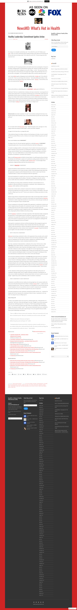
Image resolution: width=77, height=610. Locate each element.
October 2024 (53, 110)
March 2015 (53, 254)
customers (10, 185)
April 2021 (53, 141)
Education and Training (12, 384)
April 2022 (53, 133)
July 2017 (52, 212)
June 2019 (52, 179)
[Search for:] (60, 357)
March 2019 (53, 185)
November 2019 (54, 169)
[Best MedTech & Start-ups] (34, 602)
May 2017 (52, 216)
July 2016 (52, 226)
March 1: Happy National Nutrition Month (59, 69)
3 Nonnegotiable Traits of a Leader (16, 345)
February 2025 (53, 108)
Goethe (35, 89)
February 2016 (53, 236)
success (37, 143)
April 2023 (53, 118)
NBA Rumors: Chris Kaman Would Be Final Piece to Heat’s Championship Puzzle (25, 352)
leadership (14, 213)
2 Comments (46, 39)
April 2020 (53, 161)
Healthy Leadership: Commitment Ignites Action (26, 36)
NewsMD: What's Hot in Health (38, 28)
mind (9, 53)
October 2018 (41, 487)
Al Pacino (36, 79)
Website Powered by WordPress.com (38, 604)
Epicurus (35, 283)
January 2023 (41, 424)
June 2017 (52, 214)
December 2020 (53, 149)
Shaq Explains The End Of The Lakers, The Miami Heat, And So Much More (24, 349)
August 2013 (53, 279)
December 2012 (53, 289)
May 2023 (52, 116)
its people (36, 228)
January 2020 (53, 167)
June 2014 (52, 267)
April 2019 (53, 183)
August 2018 (41, 489)
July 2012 (52, 299)
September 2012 (54, 295)
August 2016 (53, 224)
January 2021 (53, 147)
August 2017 (53, 210)
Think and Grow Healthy (56, 78)
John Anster (22, 126)
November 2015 (54, 242)
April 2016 (53, 232)
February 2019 (53, 187)
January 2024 (53, 112)
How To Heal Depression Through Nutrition (59, 88)
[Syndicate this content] (51, 63)
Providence (37, 95)
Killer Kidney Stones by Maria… (64, 336)
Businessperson (40, 383)
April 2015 (53, 252)
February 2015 (53, 256)
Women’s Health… (57, 338)
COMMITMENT (30, 89)
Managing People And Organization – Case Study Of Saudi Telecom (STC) (24, 341)
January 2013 (53, 287)
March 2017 (53, 220)
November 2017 (54, 206)
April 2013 (53, 285)
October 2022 (53, 129)
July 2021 (52, 137)
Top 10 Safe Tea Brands (63, 342)
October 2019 (53, 171)
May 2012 (52, 303)
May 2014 (52, 269)
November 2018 (41, 485)
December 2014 (53, 260)
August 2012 (53, 297)
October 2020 (53, 151)
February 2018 (53, 204)
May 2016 (52, 230)
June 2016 (52, 228)
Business (35, 383)
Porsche (41, 264)
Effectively (10, 236)
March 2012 (53, 307)
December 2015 (53, 240)
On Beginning (13, 355)
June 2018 (52, 200)
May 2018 (52, 202)
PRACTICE (17, 165)
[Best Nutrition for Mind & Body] (38, 602)
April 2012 (53, 305)
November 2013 (54, 273)
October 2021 (53, 135)
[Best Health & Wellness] (36, 602)
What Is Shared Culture (14, 344)
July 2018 (52, 198)
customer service (32, 160)
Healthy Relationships (17, 383)
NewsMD (54, 63)
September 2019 (54, 173)
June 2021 (52, 139)
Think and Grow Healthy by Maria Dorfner (59, 81)
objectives (46, 198)
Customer (45, 383)
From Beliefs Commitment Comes (16, 339)
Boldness (17, 101)
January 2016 (53, 238)
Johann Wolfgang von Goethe (27, 384)
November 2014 (41, 550)
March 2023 (41, 420)
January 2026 (53, 104)
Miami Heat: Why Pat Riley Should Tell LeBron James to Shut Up (22, 347)
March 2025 (53, 106)
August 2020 (53, 155)
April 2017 (53, 218)
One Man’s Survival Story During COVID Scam (60, 71)
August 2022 (53, 131)
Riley (15, 387)
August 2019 (53, 175)
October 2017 (53, 208)
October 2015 (53, 244)
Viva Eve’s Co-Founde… (57, 345)
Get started (47, 1)
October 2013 (53, 275)
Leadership (40, 384)
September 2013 (54, 277)
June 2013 (52, 281)
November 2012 (54, 291)
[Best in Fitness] (41, 602)
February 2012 (53, 309)
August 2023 (53, 114)
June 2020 (52, 157)
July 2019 (52, 177)
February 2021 (53, 145)
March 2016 (53, 234)
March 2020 (53, 163)
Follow (53, 50)
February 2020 (53, 165)
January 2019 (53, 189)
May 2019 (52, 181)
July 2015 (52, 250)
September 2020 (54, 153)
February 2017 (53, 222)
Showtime (21, 81)
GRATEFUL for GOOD (55, 66)
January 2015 (53, 258)
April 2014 (53, 271)
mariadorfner (56, 348)
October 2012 (53, 293)
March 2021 (53, 143)
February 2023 (41, 422)
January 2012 (53, 311)
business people (18, 157)
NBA (15, 76)
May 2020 (52, 159)
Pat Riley (37, 76)
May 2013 (52, 283)
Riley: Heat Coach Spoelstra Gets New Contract (19, 350)
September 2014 (41, 552)
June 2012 (52, 301)
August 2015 (53, 248)
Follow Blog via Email (55, 40)
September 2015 (54, 246)
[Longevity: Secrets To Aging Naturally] (43, 602)
